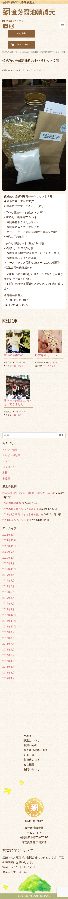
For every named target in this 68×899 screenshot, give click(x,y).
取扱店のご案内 (33, 759)
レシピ (6, 461)
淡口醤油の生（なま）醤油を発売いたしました (29, 492)
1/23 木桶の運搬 (11, 503)
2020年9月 (8, 551)
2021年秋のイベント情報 (16, 520)
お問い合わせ (32, 769)
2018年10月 (9, 626)
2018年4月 (8, 661)
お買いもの (30, 745)
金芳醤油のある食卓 (36, 750)
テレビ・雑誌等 (11, 455)
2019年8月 (8, 574)
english (21, 33)
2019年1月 (8, 609)
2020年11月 (9, 546)
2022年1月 (8, 534)
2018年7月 (8, 643)
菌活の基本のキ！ (15, 355)
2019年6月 (8, 586)
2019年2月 (8, 603)
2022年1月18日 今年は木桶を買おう (22, 514)
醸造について (32, 740)
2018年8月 (8, 638)
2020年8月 (8, 557)
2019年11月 (9, 569)
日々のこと (24, 52)
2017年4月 (8, 678)
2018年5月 (8, 655)
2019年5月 (8, 592)
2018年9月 (8, 632)
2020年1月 (8, 563)
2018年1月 (8, 672)
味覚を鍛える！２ (46, 355)
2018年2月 (8, 666)
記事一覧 (13, 52)
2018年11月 (9, 620)
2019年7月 (8, 580)
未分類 (6, 478)
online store (23, 44)
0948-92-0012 (14, 21)
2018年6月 (8, 649)
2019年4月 (8, 597)
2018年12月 (9, 615)
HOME (5, 52)
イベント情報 (10, 449)
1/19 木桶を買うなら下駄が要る (20, 508)
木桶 (4, 472)
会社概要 (29, 764)
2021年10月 (9, 540)
